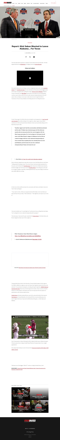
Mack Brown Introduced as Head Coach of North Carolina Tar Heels (32, 267)
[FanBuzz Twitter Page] (55, 3)
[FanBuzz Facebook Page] (51, 3)
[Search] (55, 1)
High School (42, 3)
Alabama (13, 5)
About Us (27, 428)
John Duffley (28, 52)
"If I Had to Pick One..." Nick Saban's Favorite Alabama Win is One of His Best (21, 396)
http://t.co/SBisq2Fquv (20, 236)
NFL (16, 3)
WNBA (25, 3)
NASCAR (28, 3)
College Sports (36, 3)
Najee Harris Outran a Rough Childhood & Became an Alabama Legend (20, 409)
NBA (22, 3)
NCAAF (13, 3)
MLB (31, 3)
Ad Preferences (32, 428)
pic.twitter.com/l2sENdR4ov (34, 236)
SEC (10, 5)
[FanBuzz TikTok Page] (54, 3)
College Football (6, 5)
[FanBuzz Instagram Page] (52, 3)
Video (47, 3)
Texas (30, 42)
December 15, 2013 (37, 239)
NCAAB (19, 3)
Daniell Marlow (21, 411)
